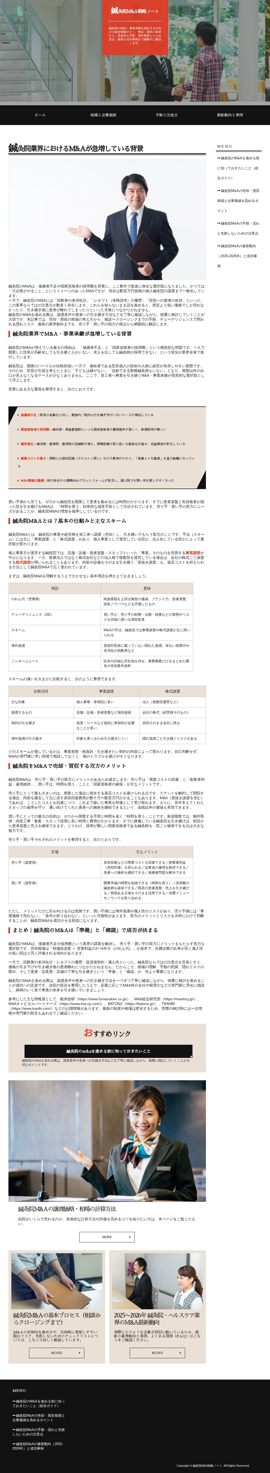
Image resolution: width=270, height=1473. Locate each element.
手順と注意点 (167, 115)
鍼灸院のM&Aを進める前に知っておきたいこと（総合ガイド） (238, 168)
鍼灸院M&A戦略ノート (135, 10)
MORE (107, 1237)
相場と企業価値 (103, 115)
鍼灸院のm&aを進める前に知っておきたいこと (108, 1051)
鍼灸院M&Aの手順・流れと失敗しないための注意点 (238, 228)
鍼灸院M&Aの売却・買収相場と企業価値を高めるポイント (238, 201)
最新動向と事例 (230, 115)
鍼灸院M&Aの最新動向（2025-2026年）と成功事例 (237, 256)
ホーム (40, 115)
